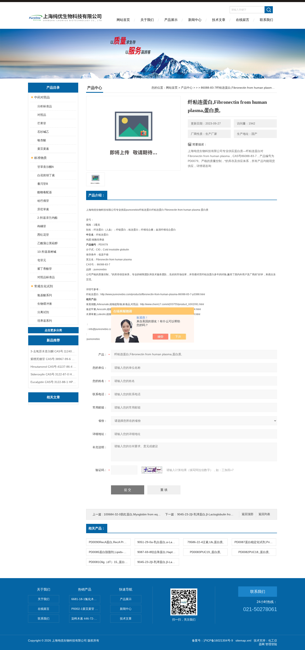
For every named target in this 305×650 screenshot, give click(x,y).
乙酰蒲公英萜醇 (47, 243)
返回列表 (264, 514)
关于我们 (147, 20)
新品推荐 (53, 340)
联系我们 (266, 20)
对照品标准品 (46, 277)
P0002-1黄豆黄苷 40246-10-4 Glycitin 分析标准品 (85, 608)
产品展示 (171, 20)
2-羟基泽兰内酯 (47, 217)
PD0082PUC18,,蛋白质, (254, 552)
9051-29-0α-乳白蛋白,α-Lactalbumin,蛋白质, (158, 542)
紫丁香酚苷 (44, 268)
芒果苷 (41, 123)
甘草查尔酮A (45, 166)
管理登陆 (271, 644)
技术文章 (218, 20)
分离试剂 (43, 312)
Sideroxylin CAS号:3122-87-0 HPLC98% (53, 374)
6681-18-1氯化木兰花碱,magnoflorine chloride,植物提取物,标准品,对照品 (85, 599)
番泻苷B (42, 183)
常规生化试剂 (43, 286)
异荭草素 (43, 209)
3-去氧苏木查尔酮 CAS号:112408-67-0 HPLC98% (53, 351)
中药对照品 (42, 97)
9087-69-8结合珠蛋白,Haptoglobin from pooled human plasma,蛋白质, (158, 552)
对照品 (41, 114)
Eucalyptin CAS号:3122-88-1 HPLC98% (53, 382)
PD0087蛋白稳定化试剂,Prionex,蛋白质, (255, 542)
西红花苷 (43, 234)
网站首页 (123, 20)
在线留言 (242, 20)
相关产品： (96, 528)
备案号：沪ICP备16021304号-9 (212, 640)
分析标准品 (44, 106)
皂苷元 (41, 260)
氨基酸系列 (44, 295)
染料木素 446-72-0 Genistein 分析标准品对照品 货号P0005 (85, 618)
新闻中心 (194, 20)
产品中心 (187, 87)
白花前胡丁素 (46, 175)
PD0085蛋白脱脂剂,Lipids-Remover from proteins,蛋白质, (109, 552)
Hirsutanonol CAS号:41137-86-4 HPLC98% (53, 366)
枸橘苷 (41, 226)
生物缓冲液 (44, 303)
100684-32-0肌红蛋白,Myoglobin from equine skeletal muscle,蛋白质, (149, 514)
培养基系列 (44, 320)
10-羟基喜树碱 (46, 251)
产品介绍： (96, 195)
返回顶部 (247, 514)
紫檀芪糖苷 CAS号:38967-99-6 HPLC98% (53, 359)
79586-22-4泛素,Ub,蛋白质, (205, 542)
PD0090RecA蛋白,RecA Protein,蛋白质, (109, 542)
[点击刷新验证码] (152, 470)
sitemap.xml (243, 640)
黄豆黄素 (43, 148)
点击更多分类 (53, 330)
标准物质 (40, 157)
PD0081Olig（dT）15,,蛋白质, (108, 562)
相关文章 (53, 397)
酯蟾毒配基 (44, 192)
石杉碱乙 (43, 131)
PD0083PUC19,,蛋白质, (205, 552)
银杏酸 (41, 140)
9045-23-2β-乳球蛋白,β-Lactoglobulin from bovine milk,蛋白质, (218, 514)
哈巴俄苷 (43, 200)
